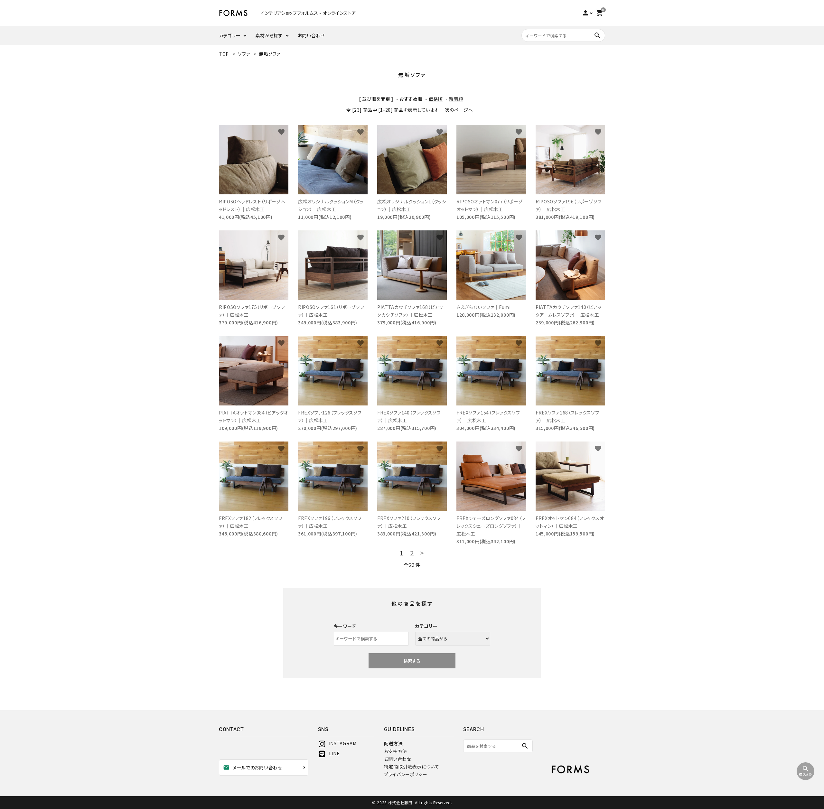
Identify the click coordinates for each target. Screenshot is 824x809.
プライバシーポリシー (405, 774)
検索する (412, 661)
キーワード (345, 626)
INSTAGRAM (343, 743)
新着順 (456, 99)
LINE (334, 753)
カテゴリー (230, 35)
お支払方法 (395, 751)
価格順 (436, 99)
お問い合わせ (311, 35)
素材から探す (269, 35)
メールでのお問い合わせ (252, 767)
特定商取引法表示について (411, 766)
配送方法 (393, 743)
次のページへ (459, 110)
